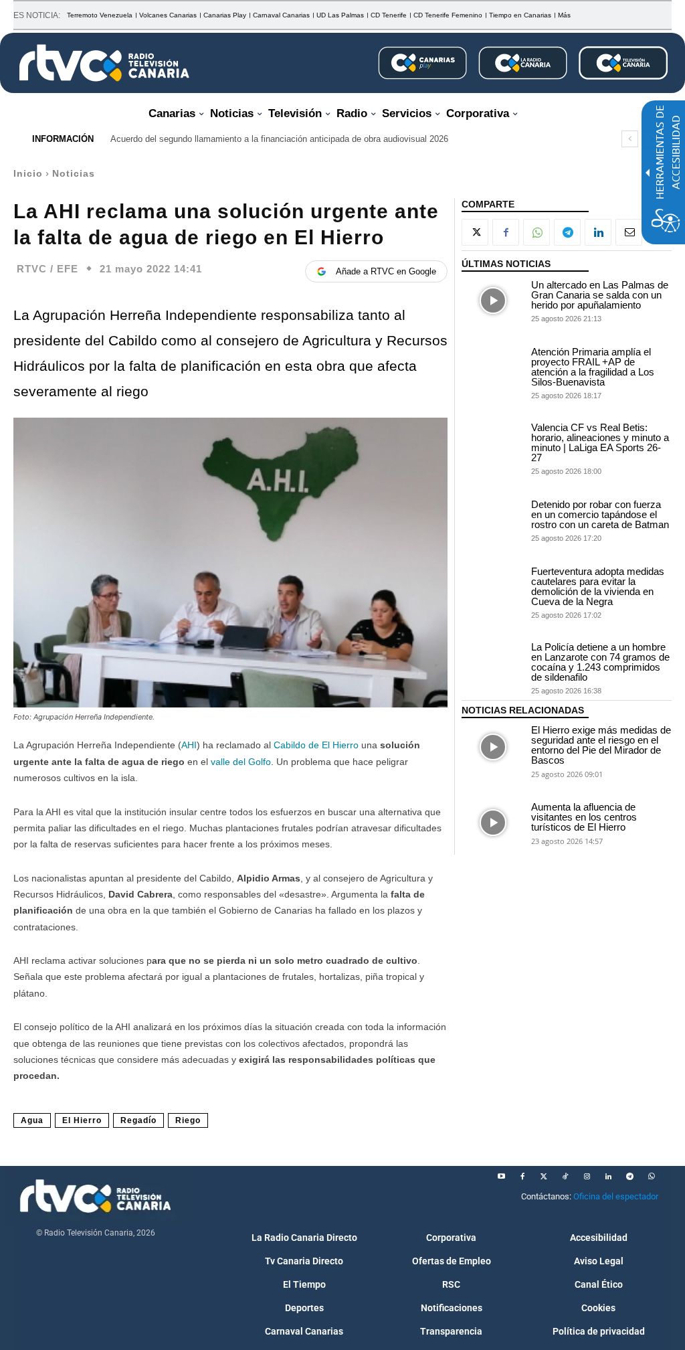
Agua (32, 1120)
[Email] (628, 232)
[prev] (629, 139)
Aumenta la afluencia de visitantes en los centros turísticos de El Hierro (584, 817)
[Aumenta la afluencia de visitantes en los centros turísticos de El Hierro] (493, 822)
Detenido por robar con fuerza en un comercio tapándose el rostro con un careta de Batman (600, 514)
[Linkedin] (598, 232)
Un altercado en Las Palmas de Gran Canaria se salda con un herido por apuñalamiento (599, 295)
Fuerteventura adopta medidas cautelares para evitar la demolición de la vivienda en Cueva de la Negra (597, 586)
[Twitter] (543, 1176)
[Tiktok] (565, 1176)
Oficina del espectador (615, 1196)
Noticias (73, 173)
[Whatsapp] (651, 1176)
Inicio (28, 173)
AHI (189, 745)
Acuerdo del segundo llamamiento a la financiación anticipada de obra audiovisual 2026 (279, 139)
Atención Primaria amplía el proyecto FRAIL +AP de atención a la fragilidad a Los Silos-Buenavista (592, 367)
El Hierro (82, 1120)
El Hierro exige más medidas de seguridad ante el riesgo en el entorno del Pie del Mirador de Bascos (601, 745)
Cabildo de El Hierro (316, 745)
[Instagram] (586, 1176)
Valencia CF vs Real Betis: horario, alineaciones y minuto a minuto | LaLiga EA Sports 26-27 (600, 442)
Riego (188, 1120)
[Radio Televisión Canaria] (104, 63)
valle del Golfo (241, 761)
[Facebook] (505, 232)
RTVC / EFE (47, 269)
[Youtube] (501, 1176)
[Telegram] (567, 232)
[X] (475, 232)
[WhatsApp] (536, 232)
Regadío (138, 1120)
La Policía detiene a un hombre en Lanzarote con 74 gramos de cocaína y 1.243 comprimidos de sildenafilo (600, 662)
